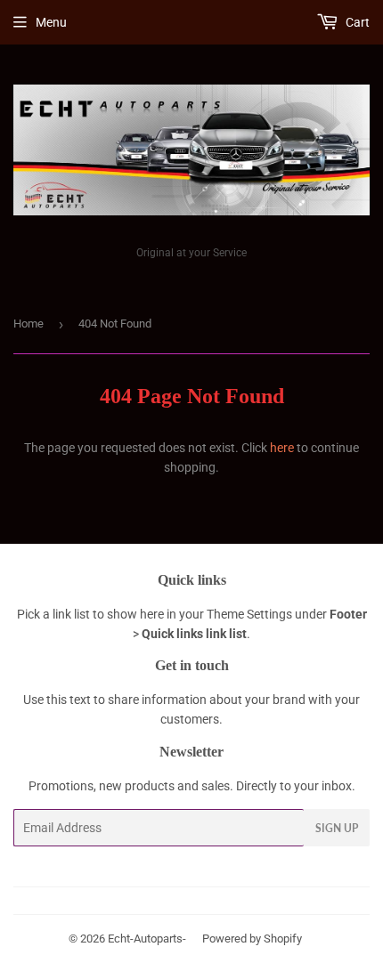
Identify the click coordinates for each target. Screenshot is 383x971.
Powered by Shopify (252, 938)
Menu (51, 22)
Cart (356, 22)
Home (28, 323)
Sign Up (336, 828)
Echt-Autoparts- (147, 938)
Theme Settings (249, 614)
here (282, 448)
